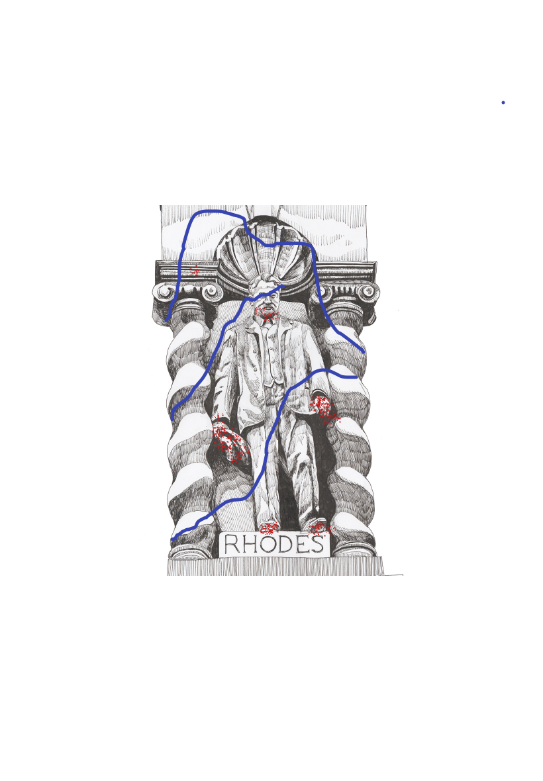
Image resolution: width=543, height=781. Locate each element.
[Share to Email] (471, 752)
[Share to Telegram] (371, 752)
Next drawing (295, 712)
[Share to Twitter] (71, 752)
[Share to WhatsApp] (271, 752)
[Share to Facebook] (171, 752)
